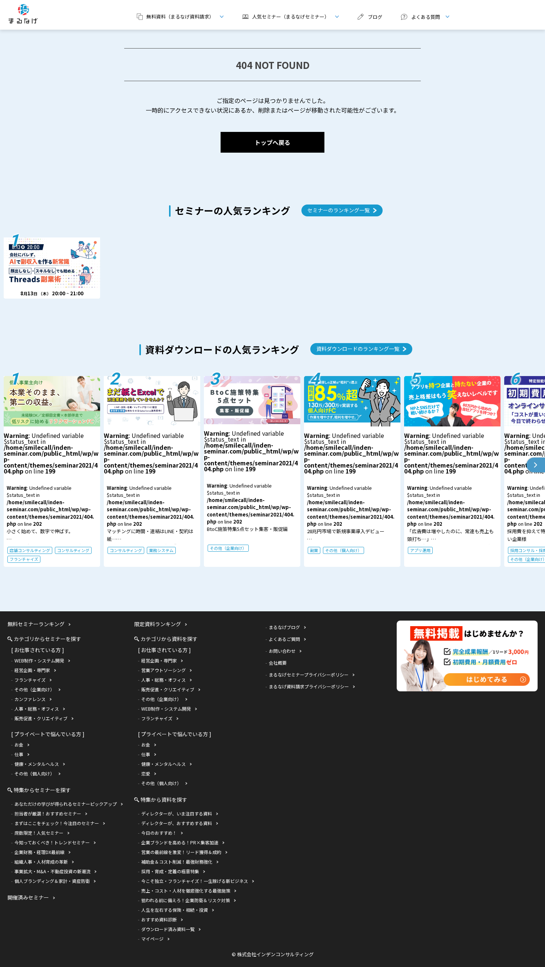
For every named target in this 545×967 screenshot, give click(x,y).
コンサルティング (73, 550)
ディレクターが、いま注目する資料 (176, 813)
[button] (535, 465)
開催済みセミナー (28, 897)
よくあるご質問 (284, 639)
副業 (314, 550)
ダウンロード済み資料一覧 (168, 929)
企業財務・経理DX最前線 (39, 852)
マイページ (152, 939)
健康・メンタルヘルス (36, 764)
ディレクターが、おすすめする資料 (176, 823)
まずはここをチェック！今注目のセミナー (56, 823)
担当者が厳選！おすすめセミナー (47, 813)
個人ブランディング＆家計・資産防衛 (52, 881)
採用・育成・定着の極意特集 (170, 871)
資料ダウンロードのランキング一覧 (357, 348)
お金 (18, 744)
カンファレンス (30, 699)
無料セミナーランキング (36, 624)
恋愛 (145, 773)
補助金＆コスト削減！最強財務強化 (176, 861)
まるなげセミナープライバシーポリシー (309, 674)
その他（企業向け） (228, 548)
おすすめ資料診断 (159, 919)
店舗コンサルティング (30, 550)
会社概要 (278, 662)
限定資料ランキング (157, 624)
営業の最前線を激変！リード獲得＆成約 (181, 852)
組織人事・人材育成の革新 (41, 861)
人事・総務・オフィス (36, 708)
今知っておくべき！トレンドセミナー (52, 842)
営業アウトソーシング (163, 670)
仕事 (18, 754)
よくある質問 (417, 16)
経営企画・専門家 (32, 670)
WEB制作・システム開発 (39, 660)
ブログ (375, 16)
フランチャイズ (24, 559)
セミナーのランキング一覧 (338, 210)
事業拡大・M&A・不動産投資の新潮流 (52, 871)
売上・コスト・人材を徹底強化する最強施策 (185, 890)
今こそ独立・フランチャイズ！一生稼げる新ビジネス (194, 881)
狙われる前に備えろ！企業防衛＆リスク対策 (185, 900)
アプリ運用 (420, 550)
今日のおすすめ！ (159, 833)
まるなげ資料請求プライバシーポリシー (309, 686)
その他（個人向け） (343, 550)
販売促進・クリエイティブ (40, 718)
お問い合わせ (282, 651)
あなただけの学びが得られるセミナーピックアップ (65, 804)
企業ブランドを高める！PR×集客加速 (179, 842)
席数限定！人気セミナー (38, 833)
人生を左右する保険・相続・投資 (174, 910)
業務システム (161, 550)
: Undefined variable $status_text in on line (51, 496)
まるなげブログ (284, 627)
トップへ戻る (272, 142)
